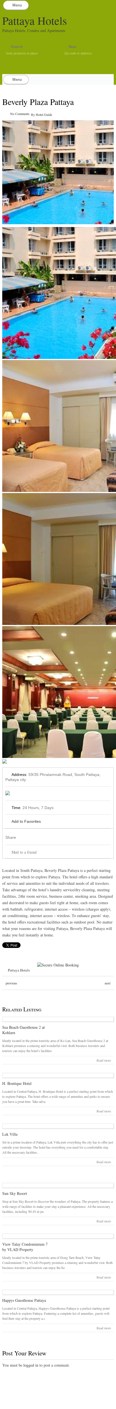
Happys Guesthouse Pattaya (24, 1300)
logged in (30, 1365)
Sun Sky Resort (14, 1193)
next (107, 983)
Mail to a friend (24, 852)
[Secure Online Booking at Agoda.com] (58, 965)
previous (11, 983)
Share (10, 837)
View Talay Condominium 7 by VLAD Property (25, 1246)
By (33, 114)
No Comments (20, 113)
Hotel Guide (44, 114)
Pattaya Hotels (34, 20)
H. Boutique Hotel (17, 1083)
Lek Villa (9, 1134)
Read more (104, 1060)
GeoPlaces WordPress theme (58, 1404)
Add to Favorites (26, 821)
